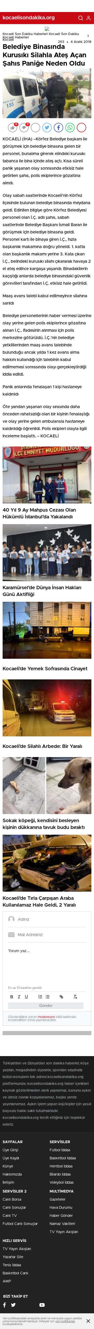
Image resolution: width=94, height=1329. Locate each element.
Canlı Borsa (12, 1199)
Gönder (46, 1006)
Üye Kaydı (11, 1158)
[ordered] (40, 997)
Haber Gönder (61, 1216)
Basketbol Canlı (15, 1273)
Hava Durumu (61, 1208)
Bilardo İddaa (60, 1174)
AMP (7, 1281)
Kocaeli (8, 40)
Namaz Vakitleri (62, 1224)
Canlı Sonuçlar (14, 1208)
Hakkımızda (12, 1174)
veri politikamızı (65, 1321)
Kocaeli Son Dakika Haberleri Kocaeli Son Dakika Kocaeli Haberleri (41, 35)
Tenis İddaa (12, 1265)
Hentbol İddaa (61, 1166)
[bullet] (47, 997)
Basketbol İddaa (63, 1158)
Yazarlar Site (13, 1257)
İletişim (8, 1182)
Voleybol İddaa (61, 1182)
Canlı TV (10, 1216)
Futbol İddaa (60, 1150)
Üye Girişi (10, 1150)
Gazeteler (58, 1199)
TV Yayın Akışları (64, 1232)
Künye (8, 1166)
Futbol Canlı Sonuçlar (20, 1224)
